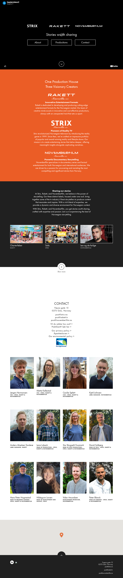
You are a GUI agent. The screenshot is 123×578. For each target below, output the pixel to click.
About (38, 42)
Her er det (69, 282)
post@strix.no (61, 314)
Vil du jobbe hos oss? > (61, 323)
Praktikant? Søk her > (61, 326)
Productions (61, 42)
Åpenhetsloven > (61, 333)
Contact (85, 42)
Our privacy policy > (61, 330)
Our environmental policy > (61, 336)
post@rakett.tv (61, 317)
